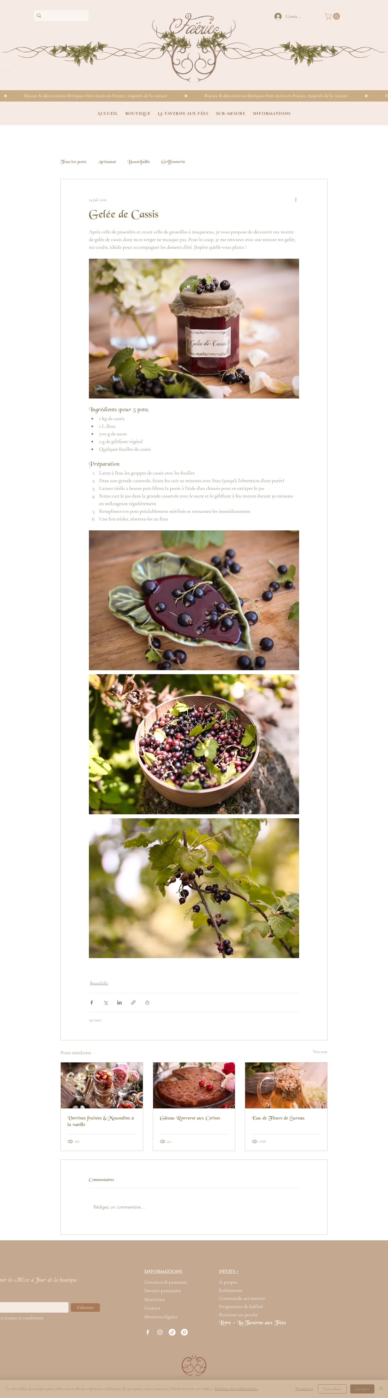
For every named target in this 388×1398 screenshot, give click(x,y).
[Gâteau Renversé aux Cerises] (194, 1085)
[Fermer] (381, 1388)
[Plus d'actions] (295, 199)
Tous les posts (74, 162)
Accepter (362, 1389)
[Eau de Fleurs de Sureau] (286, 1085)
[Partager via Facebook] (91, 1002)
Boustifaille (139, 162)
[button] (333, 16)
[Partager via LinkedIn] (119, 1002)
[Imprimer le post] (147, 1002)
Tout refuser (332, 1389)
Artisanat (107, 162)
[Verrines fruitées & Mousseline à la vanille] (102, 1085)
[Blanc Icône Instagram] (160, 1332)
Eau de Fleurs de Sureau (278, 1118)
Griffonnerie (173, 162)
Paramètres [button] (304, 1388)
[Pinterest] (184, 1332)
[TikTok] (172, 1332)
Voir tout (320, 1051)
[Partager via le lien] (133, 1002)
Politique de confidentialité (236, 1388)
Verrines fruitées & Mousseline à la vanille (101, 1121)
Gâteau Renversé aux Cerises (190, 1118)
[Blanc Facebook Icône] (147, 1332)
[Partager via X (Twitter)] (105, 1002)
